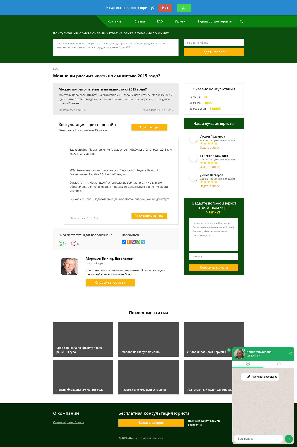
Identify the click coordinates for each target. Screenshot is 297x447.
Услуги (180, 21)
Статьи (139, 21)
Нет (165, 7)
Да (184, 7)
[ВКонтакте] (124, 242)
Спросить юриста (151, 215)
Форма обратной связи (68, 422)
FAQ (160, 21)
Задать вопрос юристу (214, 21)
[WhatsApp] (138, 242)
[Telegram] (143, 242)
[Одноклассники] (129, 242)
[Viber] (133, 242)
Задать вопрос (213, 52)
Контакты (115, 21)
